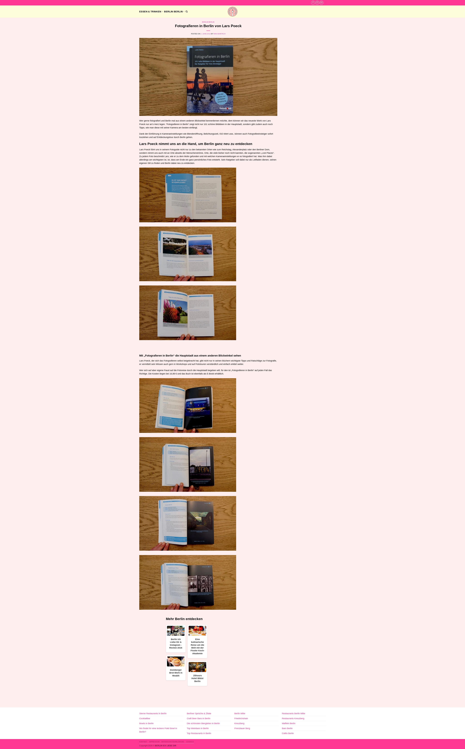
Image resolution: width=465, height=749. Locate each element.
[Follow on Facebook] (313, 3)
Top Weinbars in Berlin (198, 728)
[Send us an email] (321, 3)
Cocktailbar (144, 718)
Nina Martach (219, 34)
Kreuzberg (239, 723)
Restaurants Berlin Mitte (293, 713)
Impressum (154, 742)
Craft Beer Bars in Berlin (198, 718)
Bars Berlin (287, 728)
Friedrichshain (241, 718)
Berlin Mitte (239, 713)
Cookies (190, 742)
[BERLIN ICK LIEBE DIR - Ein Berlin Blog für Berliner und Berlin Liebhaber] (232, 11)
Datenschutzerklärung (172, 742)
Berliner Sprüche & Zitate (199, 713)
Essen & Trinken (150, 11)
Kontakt (143, 742)
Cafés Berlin (288, 733)
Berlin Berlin (173, 11)
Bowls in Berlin (146, 723)
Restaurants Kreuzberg (293, 718)
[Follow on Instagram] (317, 3)
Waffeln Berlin (288, 723)
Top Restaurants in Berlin (199, 733)
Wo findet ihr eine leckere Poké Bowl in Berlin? (158, 730)
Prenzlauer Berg (242, 728)
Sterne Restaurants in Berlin (153, 713)
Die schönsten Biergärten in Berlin (203, 723)
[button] (187, 11)
